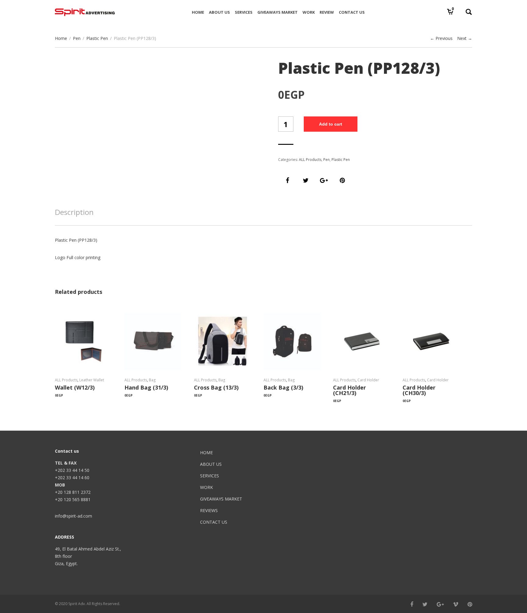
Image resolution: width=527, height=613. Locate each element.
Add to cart (330, 124)
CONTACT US (213, 522)
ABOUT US (211, 464)
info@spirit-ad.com (73, 516)
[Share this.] (287, 180)
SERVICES (209, 476)
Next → (464, 38)
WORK (206, 487)
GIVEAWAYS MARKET (221, 499)
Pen (77, 38)
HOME (206, 452)
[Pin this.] (342, 180)
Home (61, 38)
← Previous (441, 38)
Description (74, 212)
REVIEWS (209, 510)
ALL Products (310, 159)
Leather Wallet (91, 380)
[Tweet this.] (305, 180)
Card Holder (368, 380)
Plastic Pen (97, 38)
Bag (152, 380)
